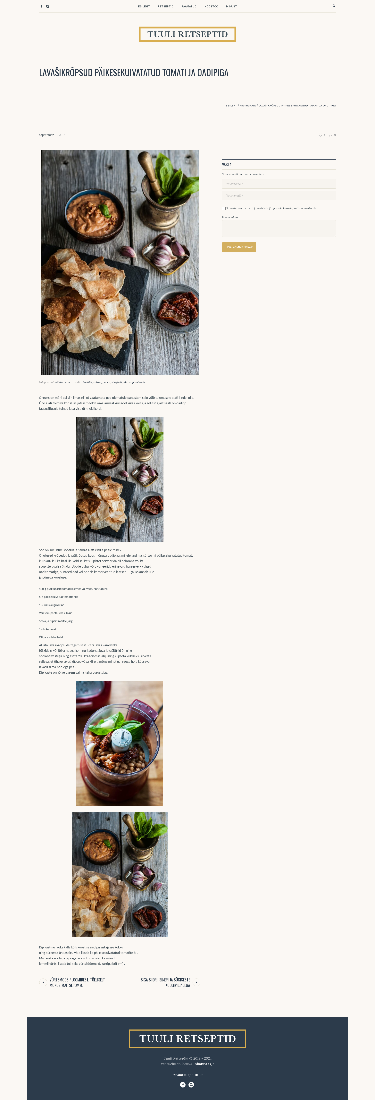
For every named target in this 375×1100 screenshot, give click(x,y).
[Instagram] (47, 6)
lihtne (127, 382)
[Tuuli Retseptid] (187, 1038)
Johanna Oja (203, 1064)
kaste (107, 382)
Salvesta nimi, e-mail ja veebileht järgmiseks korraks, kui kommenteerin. (271, 208)
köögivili (117, 382)
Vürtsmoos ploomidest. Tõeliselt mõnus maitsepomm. (77, 982)
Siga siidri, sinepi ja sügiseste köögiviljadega (165, 982)
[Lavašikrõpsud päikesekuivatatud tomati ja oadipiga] (120, 262)
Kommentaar (230, 217)
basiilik (87, 382)
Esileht (231, 105)
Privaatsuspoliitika (187, 1074)
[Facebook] (41, 6)
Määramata (248, 105)
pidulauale (139, 382)
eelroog (98, 382)
